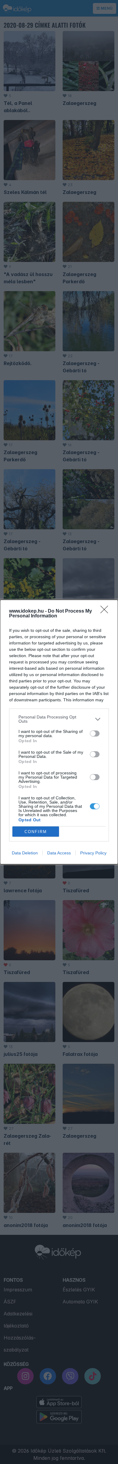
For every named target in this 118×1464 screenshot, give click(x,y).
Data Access (59, 852)
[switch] (95, 733)
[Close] (106, 611)
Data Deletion (25, 852)
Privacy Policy (93, 852)
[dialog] (59, 732)
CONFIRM (36, 831)
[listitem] (59, 719)
